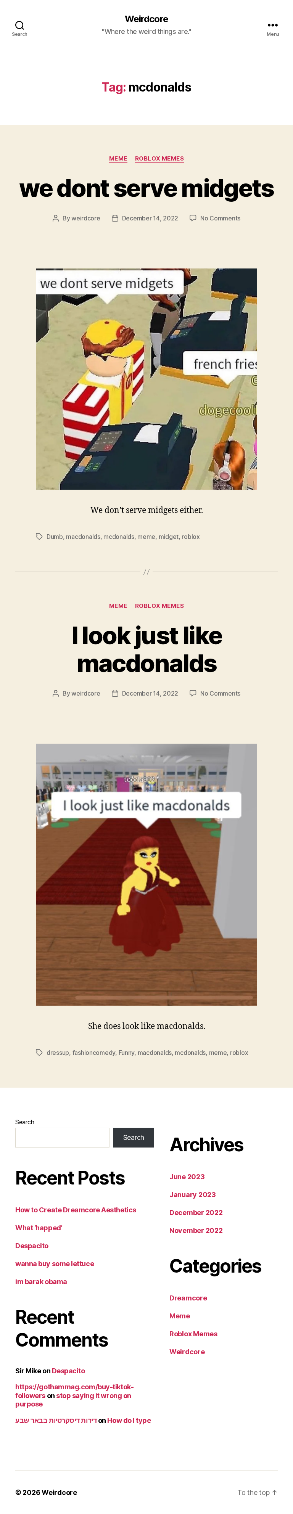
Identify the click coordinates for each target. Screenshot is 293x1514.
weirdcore (85, 218)
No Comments (220, 218)
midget (169, 536)
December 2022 (196, 1213)
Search (24, 1122)
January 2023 (192, 1195)
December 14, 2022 (150, 218)
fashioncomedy (94, 1052)
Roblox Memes (159, 158)
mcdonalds (118, 536)
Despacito (31, 1246)
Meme (118, 158)
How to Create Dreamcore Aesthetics (75, 1210)
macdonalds (83, 536)
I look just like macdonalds (146, 649)
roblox (191, 536)
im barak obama (41, 1282)
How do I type (129, 1420)
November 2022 (196, 1230)
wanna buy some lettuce (54, 1264)
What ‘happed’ (38, 1228)
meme (146, 536)
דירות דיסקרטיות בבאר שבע (56, 1420)
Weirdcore (146, 19)
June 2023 (187, 1177)
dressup (58, 1052)
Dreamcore (188, 1298)
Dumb (55, 536)
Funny (127, 1052)
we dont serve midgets (146, 188)
